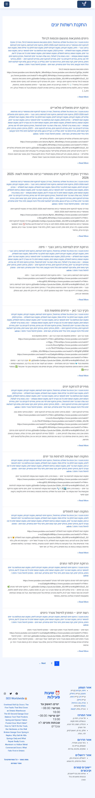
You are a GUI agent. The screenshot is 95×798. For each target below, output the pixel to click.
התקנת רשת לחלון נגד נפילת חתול (30, 47)
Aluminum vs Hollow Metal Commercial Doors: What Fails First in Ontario (16, 747)
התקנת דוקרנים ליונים (52, 47)
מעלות (83, 706)
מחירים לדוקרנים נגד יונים (67, 59)
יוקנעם (73, 709)
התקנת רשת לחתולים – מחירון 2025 (67, 50)
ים (80, 696)
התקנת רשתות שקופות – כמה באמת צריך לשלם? (69, 56)
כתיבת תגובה (83, 42)
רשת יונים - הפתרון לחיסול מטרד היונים (40, 64)
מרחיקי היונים (22, 128)
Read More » (83, 96)
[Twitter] (11, 694)
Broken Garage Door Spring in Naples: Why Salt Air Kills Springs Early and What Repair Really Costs (16, 737)
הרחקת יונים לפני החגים (74, 563)
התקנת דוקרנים (67, 47)
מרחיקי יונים (78, 61)
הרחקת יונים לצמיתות (35, 45)
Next (42, 663)
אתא (72, 696)
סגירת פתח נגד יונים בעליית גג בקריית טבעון (44, 61)
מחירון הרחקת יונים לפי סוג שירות (21, 125)
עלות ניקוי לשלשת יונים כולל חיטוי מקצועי (25, 131)
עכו (79, 703)
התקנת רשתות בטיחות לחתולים (69, 53)
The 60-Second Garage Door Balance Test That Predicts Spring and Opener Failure (16, 716)
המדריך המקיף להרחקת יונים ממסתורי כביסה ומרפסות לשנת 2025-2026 (49, 43)
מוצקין (83, 693)
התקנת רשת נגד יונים (16, 120)
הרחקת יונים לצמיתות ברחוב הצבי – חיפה (40, 114)
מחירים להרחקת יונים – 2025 (28, 59)
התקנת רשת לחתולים (17, 117)
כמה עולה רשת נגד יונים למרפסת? (37, 56)
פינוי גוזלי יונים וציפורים (65, 64)
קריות (78, 690)
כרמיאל (74, 703)
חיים (79, 699)
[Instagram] (5, 694)
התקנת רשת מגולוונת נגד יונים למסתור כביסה (35, 50)
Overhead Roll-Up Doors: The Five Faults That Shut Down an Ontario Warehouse (16, 707)
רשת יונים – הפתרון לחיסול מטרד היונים (64, 613)
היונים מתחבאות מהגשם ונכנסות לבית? (65, 38)
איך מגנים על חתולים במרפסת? (65, 42)
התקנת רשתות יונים (49, 53)
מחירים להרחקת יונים (48, 59)
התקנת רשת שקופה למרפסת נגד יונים (65, 456)
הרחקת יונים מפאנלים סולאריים (69, 108)
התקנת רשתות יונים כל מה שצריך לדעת (27, 53)
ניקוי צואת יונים (67, 61)
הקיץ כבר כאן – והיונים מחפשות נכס (66, 310)
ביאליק (72, 693)
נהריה (84, 703)
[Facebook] (17, 694)
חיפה (84, 690)
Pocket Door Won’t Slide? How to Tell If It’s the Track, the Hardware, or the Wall (16, 726)
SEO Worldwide (15, 698)
